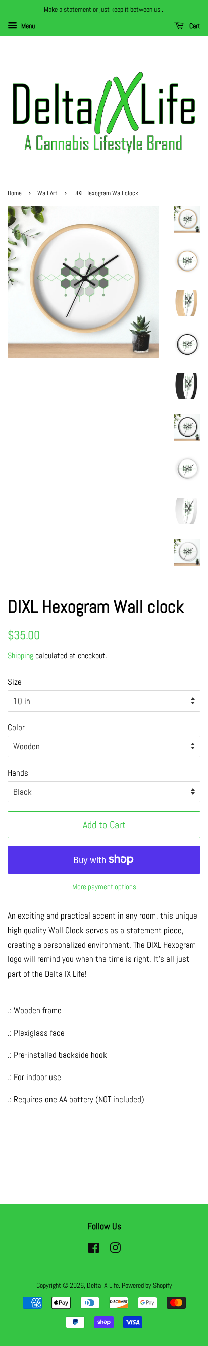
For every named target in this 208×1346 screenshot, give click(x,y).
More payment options (104, 886)
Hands (18, 772)
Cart (194, 25)
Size (15, 681)
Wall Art (47, 193)
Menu (27, 25)
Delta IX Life (103, 1285)
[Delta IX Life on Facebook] (93, 1249)
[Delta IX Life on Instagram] (115, 1249)
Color (16, 727)
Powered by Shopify (147, 1285)
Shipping (20, 655)
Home (15, 193)
